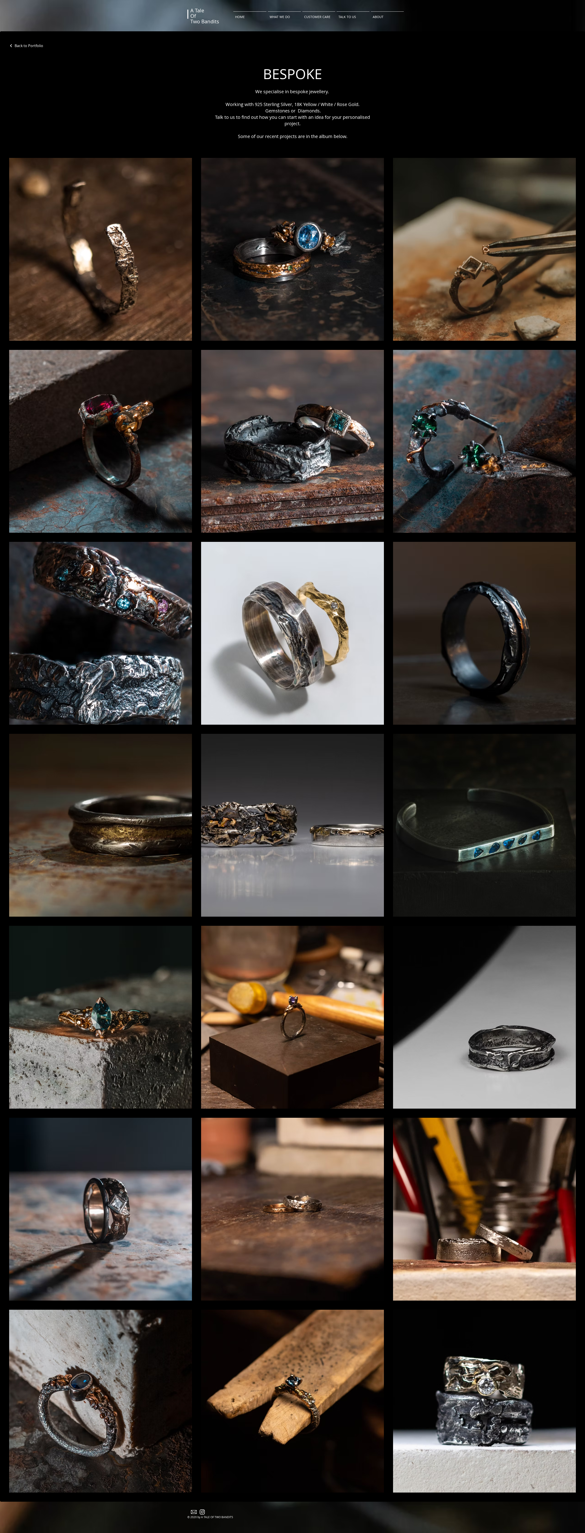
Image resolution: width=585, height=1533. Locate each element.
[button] (284, 14)
